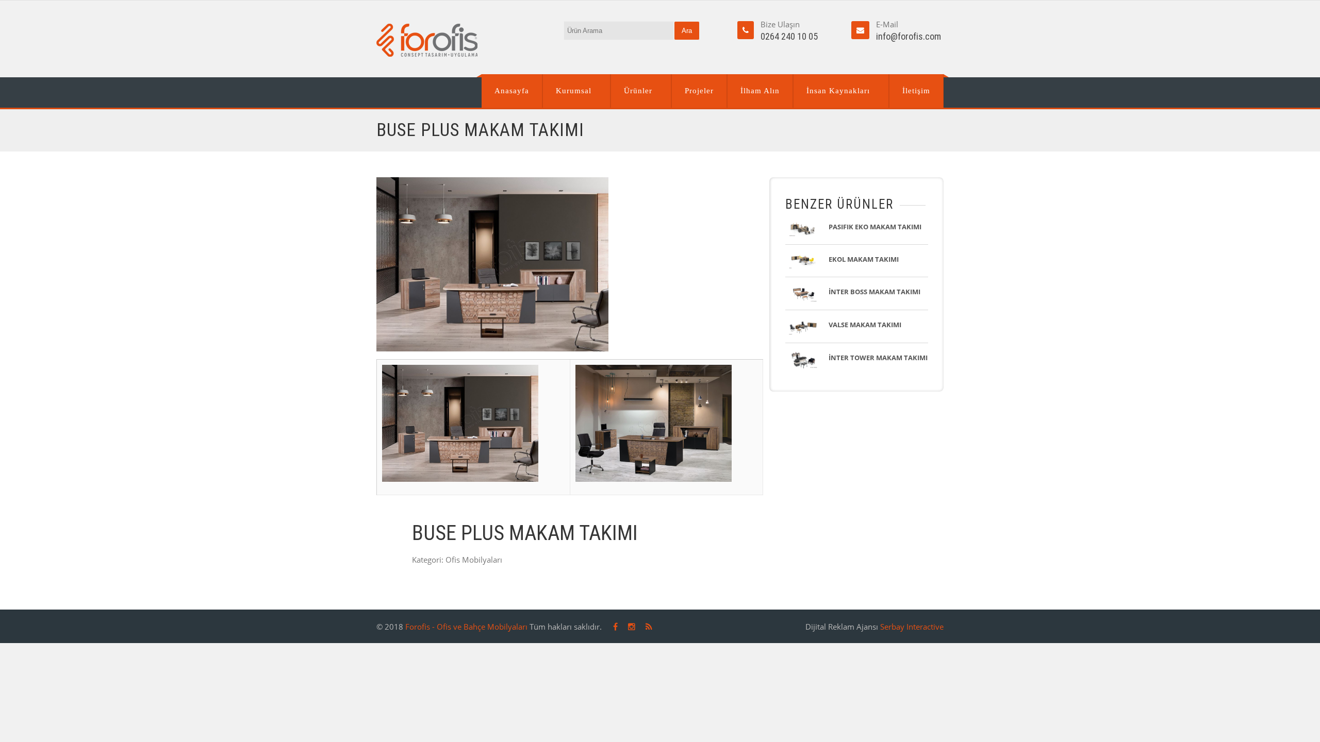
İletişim (916, 91)
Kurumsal (573, 91)
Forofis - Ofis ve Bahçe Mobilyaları (466, 626)
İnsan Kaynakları (838, 91)
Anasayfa (511, 91)
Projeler (699, 91)
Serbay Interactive (912, 626)
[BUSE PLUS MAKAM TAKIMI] (569, 264)
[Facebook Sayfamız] (615, 626)
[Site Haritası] (649, 626)
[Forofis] (426, 40)
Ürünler (638, 91)
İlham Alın (760, 91)
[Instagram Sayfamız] (631, 626)
